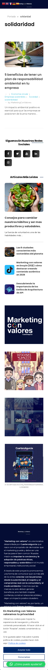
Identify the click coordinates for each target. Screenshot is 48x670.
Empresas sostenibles (15, 97)
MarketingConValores (21, 102)
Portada (11, 16)
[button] (25, 664)
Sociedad (33, 97)
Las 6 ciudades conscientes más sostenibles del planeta (29, 250)
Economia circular (19, 94)
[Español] (17, 3)
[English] (7, 3)
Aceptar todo (24, 650)
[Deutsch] (14, 3)
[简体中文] (3, 3)
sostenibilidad (11, 100)
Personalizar (24, 657)
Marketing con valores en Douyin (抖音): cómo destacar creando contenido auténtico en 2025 (29, 268)
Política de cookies (17, 643)
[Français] (10, 3)
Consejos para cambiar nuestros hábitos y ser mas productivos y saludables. (23, 222)
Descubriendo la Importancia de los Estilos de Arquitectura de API (29, 288)
